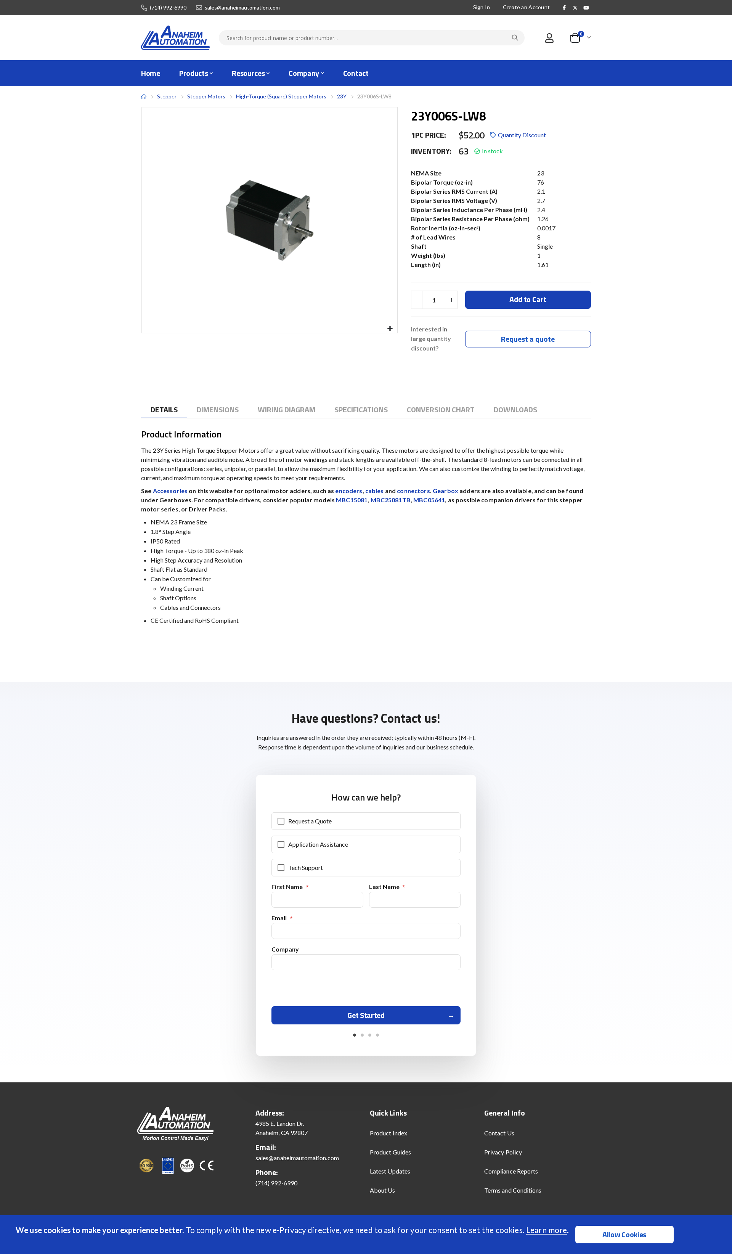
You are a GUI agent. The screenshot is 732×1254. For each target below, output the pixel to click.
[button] (390, 329)
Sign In (481, 7)
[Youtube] (586, 8)
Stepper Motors (206, 96)
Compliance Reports (511, 1171)
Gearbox (445, 490)
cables (374, 490)
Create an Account (526, 7)
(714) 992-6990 (168, 8)
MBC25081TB (391, 499)
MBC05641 (429, 499)
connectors (413, 490)
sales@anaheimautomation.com (242, 8)
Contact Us (499, 1133)
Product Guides (390, 1152)
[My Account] (549, 38)
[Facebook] (564, 8)
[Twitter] (575, 8)
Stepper (167, 96)
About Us (382, 1190)
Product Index (388, 1133)
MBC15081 (352, 499)
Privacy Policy (503, 1152)
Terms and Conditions (512, 1190)
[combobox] (372, 37)
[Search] (515, 37)
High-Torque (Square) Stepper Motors (281, 96)
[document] (367, 1234)
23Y (342, 96)
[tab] (164, 410)
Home (143, 96)
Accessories (170, 490)
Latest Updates (390, 1171)
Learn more (546, 1230)
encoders (348, 490)
